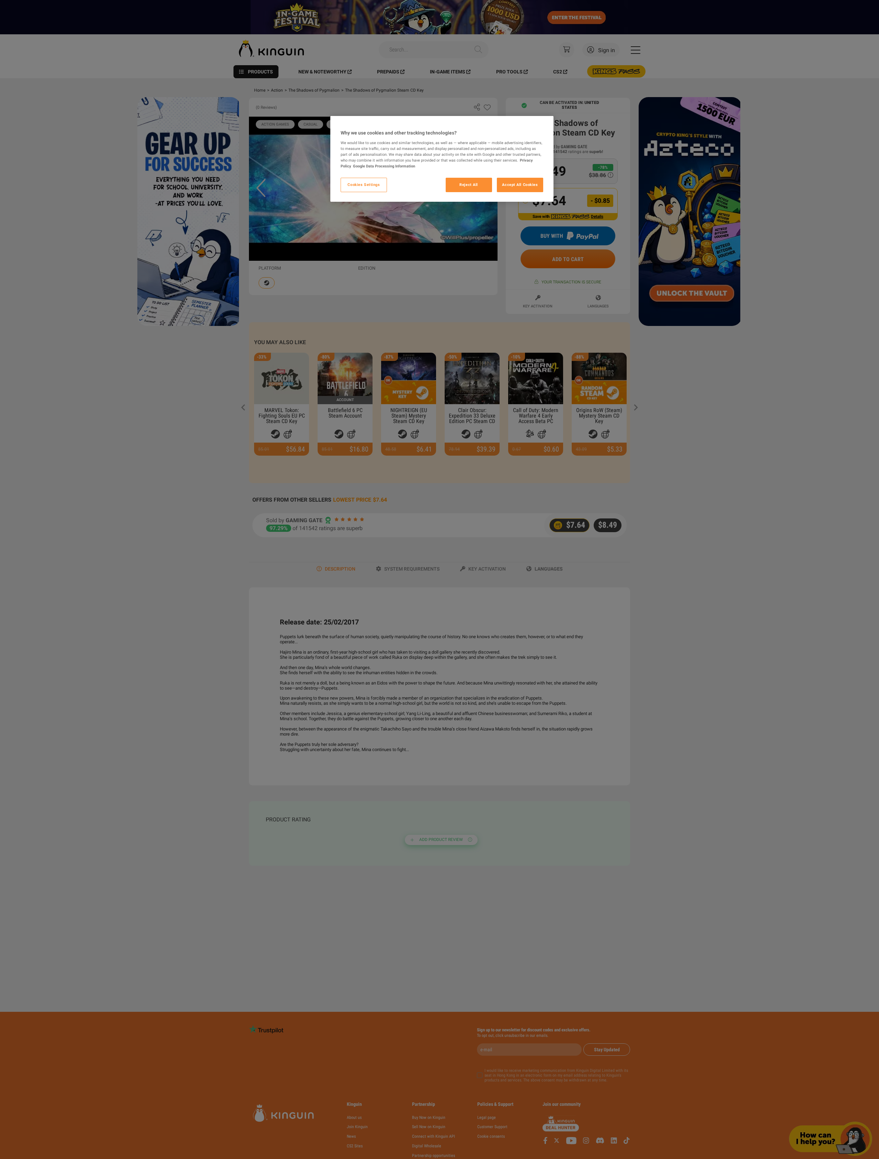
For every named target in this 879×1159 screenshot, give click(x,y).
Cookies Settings (363, 184)
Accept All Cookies (520, 184)
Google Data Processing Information (384, 166)
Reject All (468, 184)
